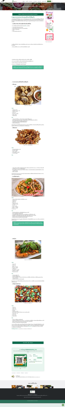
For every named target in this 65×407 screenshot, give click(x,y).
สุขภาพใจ (27, 1)
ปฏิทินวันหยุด (49, 1)
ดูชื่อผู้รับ (35, 359)
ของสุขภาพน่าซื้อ (44, 1)
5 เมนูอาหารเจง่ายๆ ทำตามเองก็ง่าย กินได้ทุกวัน (32, 6)
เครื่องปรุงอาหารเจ (30, 326)
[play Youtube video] (28, 187)
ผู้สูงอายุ (24, 1)
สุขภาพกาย (30, 1)
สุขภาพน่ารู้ (39, 1)
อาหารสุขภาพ (35, 1)
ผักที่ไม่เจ (25, 25)
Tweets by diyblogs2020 (48, 41)
